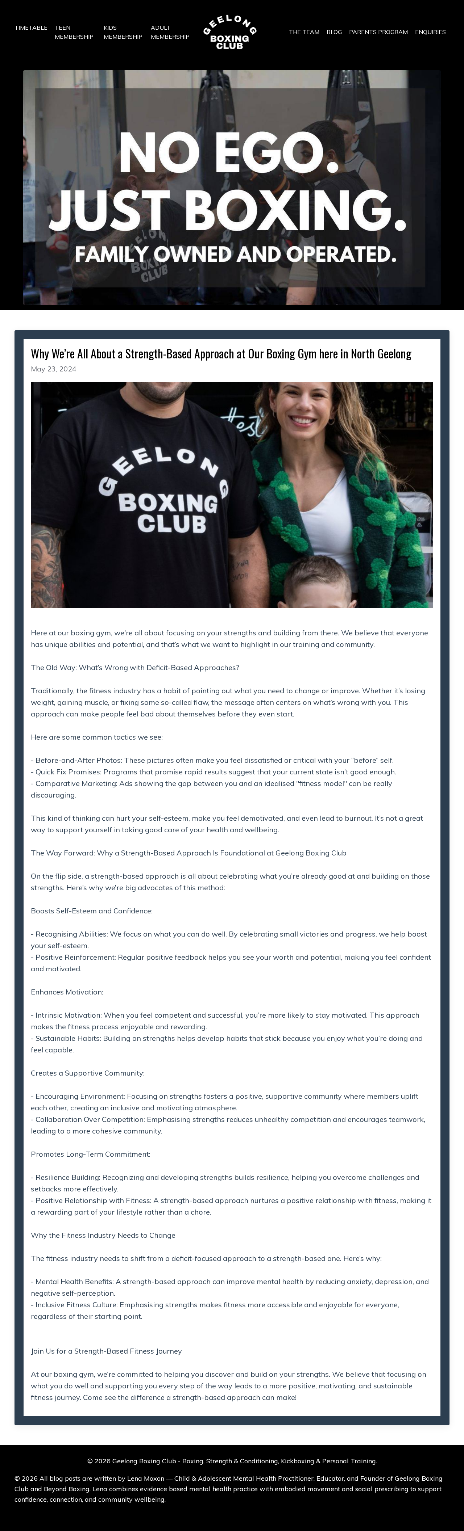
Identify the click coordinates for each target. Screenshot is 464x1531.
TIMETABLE (30, 27)
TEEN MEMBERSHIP (74, 32)
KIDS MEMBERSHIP (123, 32)
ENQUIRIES (430, 31)
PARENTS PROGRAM (378, 31)
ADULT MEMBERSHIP (170, 32)
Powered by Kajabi (232, 1512)
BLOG (334, 31)
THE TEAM (304, 31)
